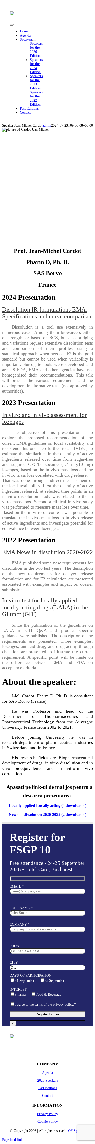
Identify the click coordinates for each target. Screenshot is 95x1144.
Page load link (12, 1140)
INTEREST (35, 992)
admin (46, 125)
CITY (14, 963)
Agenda (47, 1073)
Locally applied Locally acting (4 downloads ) (47, 805)
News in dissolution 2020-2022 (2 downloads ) (47, 814)
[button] (47, 313)
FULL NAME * (21, 908)
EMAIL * (17, 886)
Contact (47, 1096)
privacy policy (63, 1004)
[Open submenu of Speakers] (34, 40)
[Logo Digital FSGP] (28, 16)
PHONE (16, 946)
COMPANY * (19, 924)
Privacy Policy (47, 1114)
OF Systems (76, 1131)
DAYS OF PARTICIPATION (37, 978)
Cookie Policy (47, 1121)
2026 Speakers (47, 1080)
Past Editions (47, 1088)
